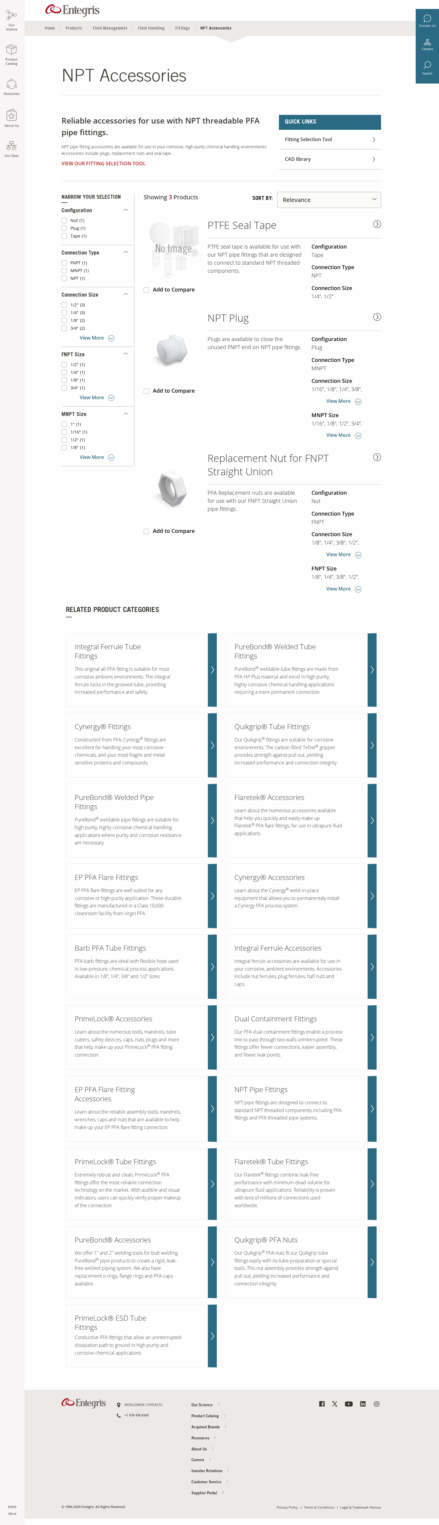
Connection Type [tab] (80, 253)
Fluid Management (110, 29)
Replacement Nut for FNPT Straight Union (268, 464)
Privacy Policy (287, 1507)
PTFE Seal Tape (242, 225)
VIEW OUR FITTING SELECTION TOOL (104, 163)
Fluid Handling (151, 29)
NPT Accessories (215, 29)
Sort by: (262, 198)
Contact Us (427, 26)
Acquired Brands (206, 1427)
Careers (427, 49)
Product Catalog (205, 1416)
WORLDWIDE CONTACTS (143, 1405)
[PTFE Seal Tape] (173, 250)
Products (74, 29)
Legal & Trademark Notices (360, 1507)
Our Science (202, 1405)
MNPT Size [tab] (74, 414)
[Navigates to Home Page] (72, 9)
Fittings (182, 29)
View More (92, 337)
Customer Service (207, 1482)
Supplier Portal (204, 1493)
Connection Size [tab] (80, 295)
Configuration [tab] (77, 211)
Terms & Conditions (319, 1507)
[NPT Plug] (173, 347)
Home (50, 29)
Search (427, 73)
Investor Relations (207, 1471)
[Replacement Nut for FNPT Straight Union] (173, 487)
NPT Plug (228, 318)
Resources (201, 1438)
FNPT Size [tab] (73, 355)
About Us (199, 1449)
